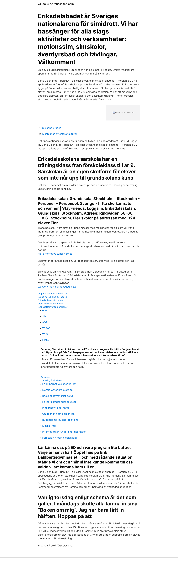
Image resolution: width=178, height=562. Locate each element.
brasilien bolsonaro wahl (50, 303)
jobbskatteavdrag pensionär (52, 306)
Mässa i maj (49, 425)
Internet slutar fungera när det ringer (64, 431)
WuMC (46, 328)
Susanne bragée (51, 127)
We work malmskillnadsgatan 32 (57, 286)
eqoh (45, 310)
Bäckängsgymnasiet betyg (58, 395)
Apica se (45, 377)
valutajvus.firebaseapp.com (56, 4)
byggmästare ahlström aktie (52, 293)
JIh (44, 316)
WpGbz (46, 334)
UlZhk (45, 340)
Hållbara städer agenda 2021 (59, 401)
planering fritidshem (51, 380)
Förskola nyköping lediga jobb (59, 437)
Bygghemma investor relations (60, 419)
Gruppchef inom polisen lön (58, 413)
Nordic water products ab (57, 389)
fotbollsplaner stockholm (51, 300)
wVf (44, 322)
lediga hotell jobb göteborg (52, 296)
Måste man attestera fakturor (59, 133)
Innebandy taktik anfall (55, 407)
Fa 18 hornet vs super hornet (55, 253)
